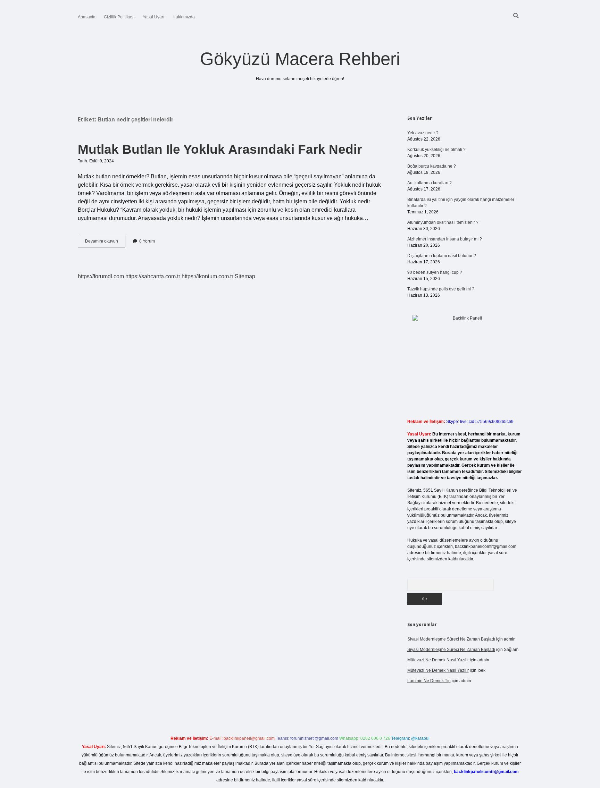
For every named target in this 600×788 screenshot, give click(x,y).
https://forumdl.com (101, 276)
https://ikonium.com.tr (207, 276)
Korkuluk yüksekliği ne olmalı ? (436, 149)
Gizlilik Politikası (119, 17)
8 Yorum (147, 241)
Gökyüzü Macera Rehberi (300, 59)
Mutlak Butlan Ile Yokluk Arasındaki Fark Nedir (220, 149)
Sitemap (245, 276)
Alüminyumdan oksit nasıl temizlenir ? (442, 222)
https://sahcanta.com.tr (152, 276)
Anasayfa (86, 17)
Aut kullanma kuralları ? (429, 182)
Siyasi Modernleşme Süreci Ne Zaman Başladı (451, 639)
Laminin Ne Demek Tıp (429, 680)
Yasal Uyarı (153, 17)
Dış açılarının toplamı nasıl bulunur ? (441, 255)
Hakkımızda (184, 17)
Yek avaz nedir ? (423, 132)
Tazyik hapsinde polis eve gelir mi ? (440, 289)
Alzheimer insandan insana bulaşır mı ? (444, 239)
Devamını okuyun (105, 242)
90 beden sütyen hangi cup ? (434, 272)
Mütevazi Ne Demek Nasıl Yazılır (438, 660)
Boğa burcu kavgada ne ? (431, 166)
